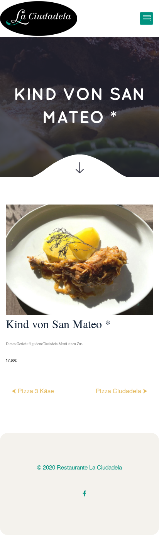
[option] (79, 284)
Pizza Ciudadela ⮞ (121, 390)
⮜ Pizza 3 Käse (33, 390)
